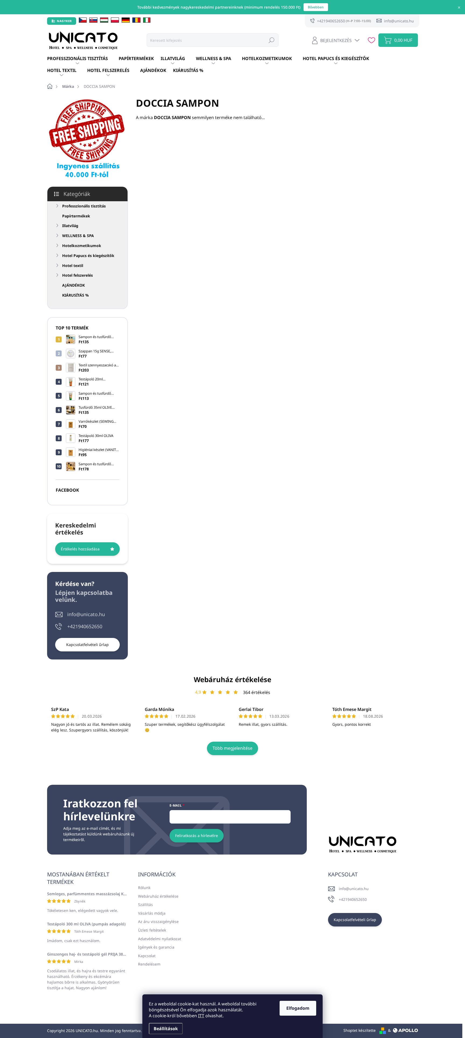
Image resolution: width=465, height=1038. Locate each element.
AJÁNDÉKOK (73, 285)
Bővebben (316, 7)
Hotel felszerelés (77, 275)
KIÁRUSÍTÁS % (75, 295)
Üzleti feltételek (152, 930)
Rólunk (144, 887)
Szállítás (145, 904)
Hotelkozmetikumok (81, 245)
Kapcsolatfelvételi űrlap (87, 644)
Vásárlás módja (151, 913)
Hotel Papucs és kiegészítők (88, 255)
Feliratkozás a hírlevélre (196, 835)
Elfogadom (297, 1008)
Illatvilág (70, 225)
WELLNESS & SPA (78, 235)
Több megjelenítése (232, 748)
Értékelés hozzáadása (80, 548)
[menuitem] (83, 59)
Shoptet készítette (359, 1030)
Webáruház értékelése (232, 679)
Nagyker (64, 21)
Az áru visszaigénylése (158, 921)
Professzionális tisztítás (84, 206)
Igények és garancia (156, 947)
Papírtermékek (76, 215)
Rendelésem (149, 964)
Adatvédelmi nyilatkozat (159, 938)
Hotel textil (72, 265)
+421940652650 (84, 626)
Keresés (271, 40)
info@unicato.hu (86, 614)
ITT (201, 1016)
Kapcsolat (147, 955)
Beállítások (166, 1029)
